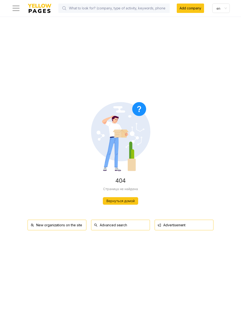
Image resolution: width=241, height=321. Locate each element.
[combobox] (221, 8)
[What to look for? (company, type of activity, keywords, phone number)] (64, 8)
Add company (190, 8)
